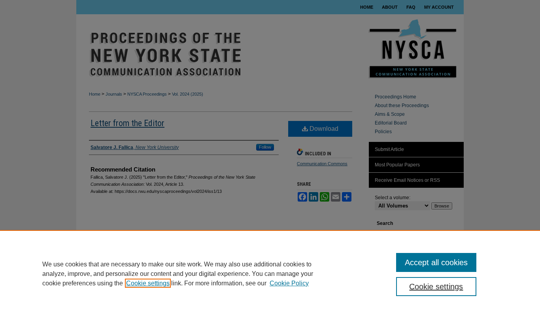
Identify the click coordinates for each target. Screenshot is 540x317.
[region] (270, 273)
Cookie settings (148, 283)
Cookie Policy (289, 283)
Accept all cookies (436, 262)
